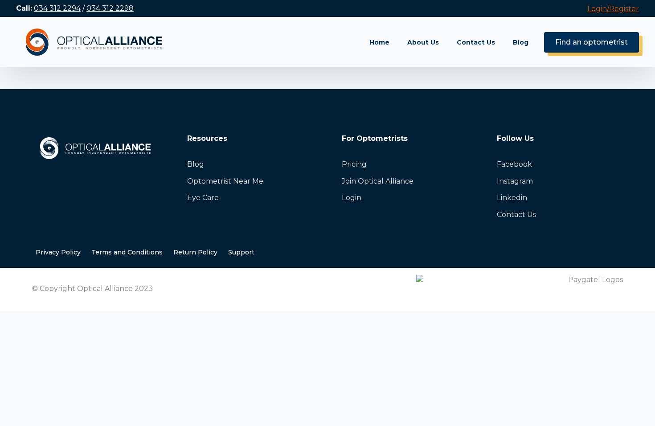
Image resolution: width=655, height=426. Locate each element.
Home (379, 42)
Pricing (354, 164)
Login (351, 197)
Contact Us (476, 42)
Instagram (515, 181)
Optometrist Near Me (225, 181)
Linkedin (512, 197)
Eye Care (203, 197)
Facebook (514, 164)
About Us (423, 42)
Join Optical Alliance (377, 181)
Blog (520, 42)
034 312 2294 (57, 8)
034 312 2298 (110, 8)
